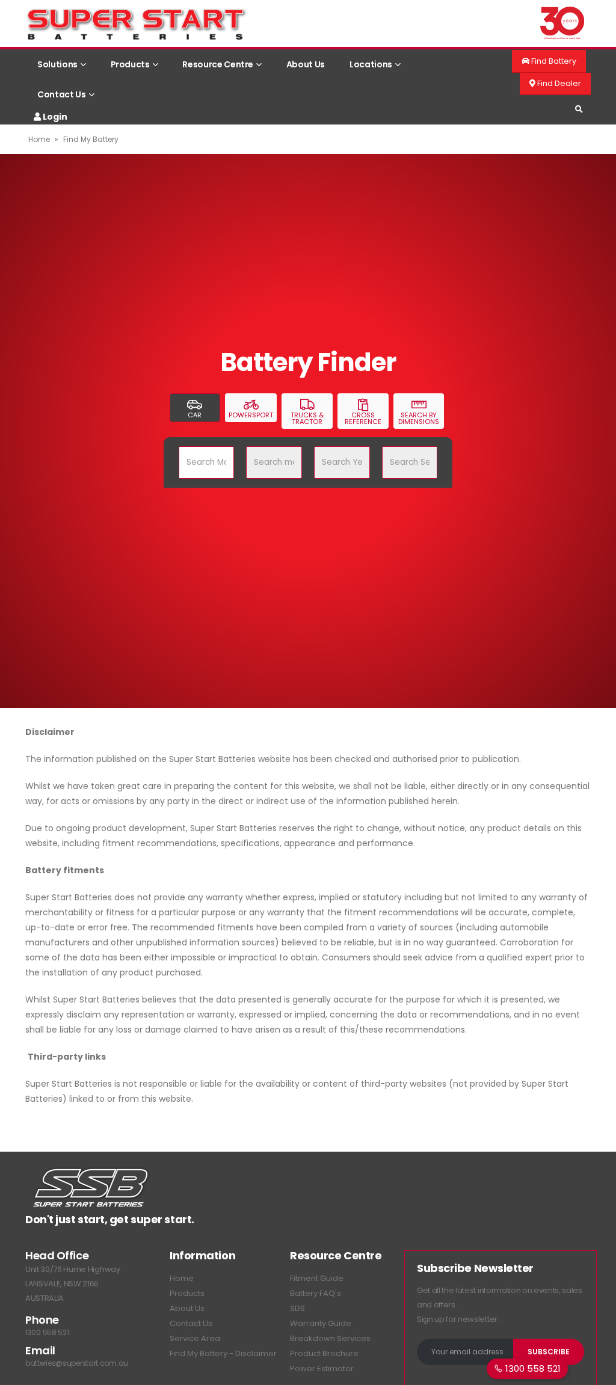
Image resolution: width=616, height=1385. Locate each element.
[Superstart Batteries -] (136, 23)
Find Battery (552, 61)
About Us (305, 64)
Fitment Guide (316, 1278)
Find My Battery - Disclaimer (223, 1353)
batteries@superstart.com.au (76, 1363)
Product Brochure (324, 1353)
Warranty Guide (320, 1323)
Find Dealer (558, 83)
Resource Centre (217, 64)
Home (39, 139)
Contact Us (61, 94)
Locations (371, 64)
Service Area (195, 1338)
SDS (297, 1308)
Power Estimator (322, 1368)
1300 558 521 (47, 1332)
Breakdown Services (330, 1338)
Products (130, 64)
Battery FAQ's (315, 1293)
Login (54, 117)
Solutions (57, 64)
